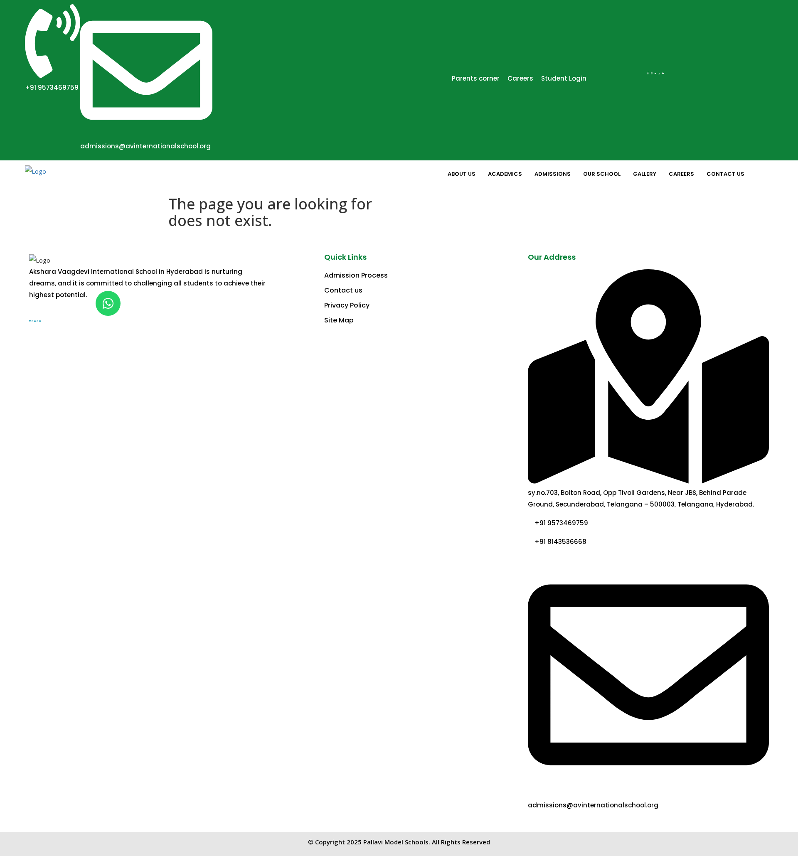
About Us (461, 174)
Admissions (552, 174)
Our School (602, 174)
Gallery (644, 174)
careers (681, 174)
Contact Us (725, 174)
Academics (505, 174)
